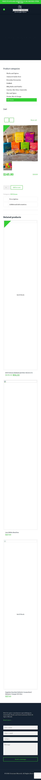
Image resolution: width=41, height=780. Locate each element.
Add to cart (16, 187)
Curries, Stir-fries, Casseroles (17, 90)
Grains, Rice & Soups (14, 96)
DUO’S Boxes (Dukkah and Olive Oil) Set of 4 (19, 373)
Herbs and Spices (13, 73)
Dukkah (9, 83)
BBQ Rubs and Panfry (14, 86)
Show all (34, 120)
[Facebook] (18, 776)
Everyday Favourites (14, 80)
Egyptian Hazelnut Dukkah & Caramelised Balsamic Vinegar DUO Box (18, 693)
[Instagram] (22, 776)
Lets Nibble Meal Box (12, 532)
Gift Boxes (13, 194)
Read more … (7, 720)
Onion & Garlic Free (14, 77)
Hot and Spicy (11, 93)
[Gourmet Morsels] (20, 8)
